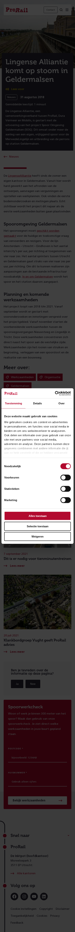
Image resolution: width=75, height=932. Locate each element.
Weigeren (37, 536)
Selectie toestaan (37, 526)
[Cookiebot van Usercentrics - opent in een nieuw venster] (55, 393)
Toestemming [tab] (13, 403)
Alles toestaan (38, 515)
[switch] (65, 477)
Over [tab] (61, 403)
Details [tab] (37, 403)
